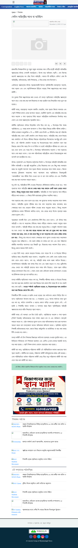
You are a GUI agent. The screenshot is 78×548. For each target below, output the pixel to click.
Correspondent (7, 7)
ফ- (60, 64)
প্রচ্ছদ (14, 12)
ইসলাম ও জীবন (61, 7)
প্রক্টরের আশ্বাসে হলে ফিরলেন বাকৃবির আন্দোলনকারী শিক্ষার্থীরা (42, 450)
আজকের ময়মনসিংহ (31, 7)
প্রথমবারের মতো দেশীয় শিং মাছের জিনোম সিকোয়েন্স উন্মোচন (41, 510)
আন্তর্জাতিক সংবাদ (50, 7)
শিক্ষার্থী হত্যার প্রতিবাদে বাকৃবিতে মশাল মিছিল (37, 459)
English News (19, 7)
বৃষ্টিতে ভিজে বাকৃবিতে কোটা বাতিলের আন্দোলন (37, 483)
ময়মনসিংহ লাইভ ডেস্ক (55, 21)
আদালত (41, 7)
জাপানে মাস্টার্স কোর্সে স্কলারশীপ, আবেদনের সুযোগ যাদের (40, 442)
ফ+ (56, 64)
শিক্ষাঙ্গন (20, 12)
